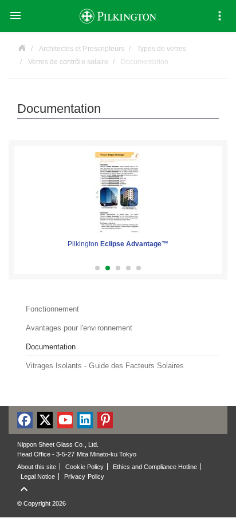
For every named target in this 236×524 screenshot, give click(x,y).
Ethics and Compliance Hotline (155, 466)
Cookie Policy (84, 466)
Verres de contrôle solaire (68, 62)
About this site (36, 466)
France (21, 47)
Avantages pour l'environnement (79, 328)
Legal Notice (38, 476)
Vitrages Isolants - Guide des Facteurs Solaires (105, 365)
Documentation (51, 346)
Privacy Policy (84, 476)
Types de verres (161, 49)
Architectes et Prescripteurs (81, 49)
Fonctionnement (52, 309)
